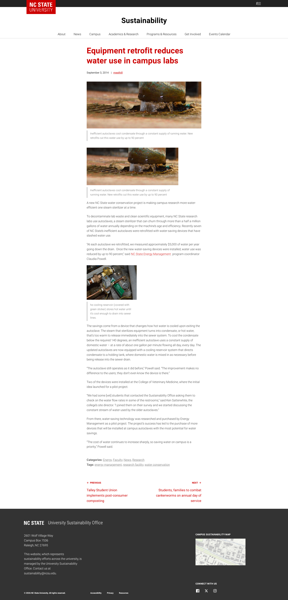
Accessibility (96, 593)
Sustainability (144, 20)
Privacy (110, 593)
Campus (94, 34)
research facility (133, 464)
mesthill (118, 72)
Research (138, 460)
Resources (123, 593)
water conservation (157, 464)
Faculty (117, 460)
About (62, 34)
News (77, 34)
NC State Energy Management (151, 254)
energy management (108, 464)
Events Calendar (219, 34)
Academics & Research (123, 34)
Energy (107, 460)
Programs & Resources (161, 34)
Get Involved (193, 34)
